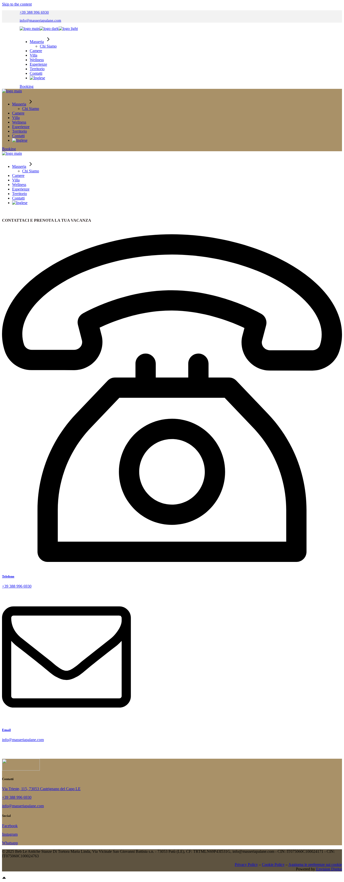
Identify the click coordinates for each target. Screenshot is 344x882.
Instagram (10, 834)
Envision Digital (329, 869)
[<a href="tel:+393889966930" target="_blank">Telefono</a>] (172, 566)
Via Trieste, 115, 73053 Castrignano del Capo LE (41, 789)
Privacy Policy (246, 864)
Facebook (10, 826)
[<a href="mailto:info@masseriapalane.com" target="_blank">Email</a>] (66, 720)
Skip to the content (17, 4)
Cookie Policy (273, 864)
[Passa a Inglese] (37, 78)
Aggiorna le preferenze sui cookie (315, 864)
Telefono (8, 576)
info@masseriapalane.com (40, 20)
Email (6, 730)
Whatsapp (10, 843)
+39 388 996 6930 (34, 12)
